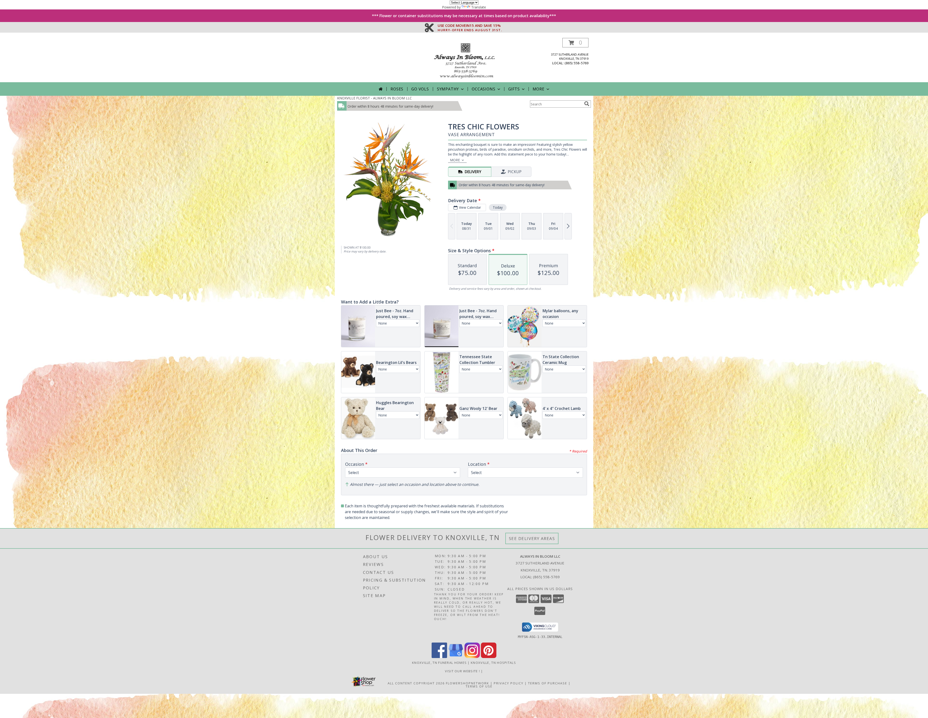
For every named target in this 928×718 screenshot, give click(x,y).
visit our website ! (463, 671)
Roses (397, 89)
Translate (478, 7)
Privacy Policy (508, 683)
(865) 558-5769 (576, 63)
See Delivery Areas (532, 538)
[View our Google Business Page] (456, 656)
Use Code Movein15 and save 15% (470, 25)
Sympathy (448, 89)
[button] (575, 42)
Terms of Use (479, 686)
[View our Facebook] (439, 656)
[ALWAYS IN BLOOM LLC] (463, 60)
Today (498, 207)
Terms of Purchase (547, 683)
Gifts (514, 89)
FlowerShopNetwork (467, 683)
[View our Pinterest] (488, 656)
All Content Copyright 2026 (416, 683)
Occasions (483, 89)
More (538, 89)
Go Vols (420, 89)
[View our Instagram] (472, 656)
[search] (587, 103)
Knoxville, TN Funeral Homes (439, 662)
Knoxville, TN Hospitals (493, 662)
